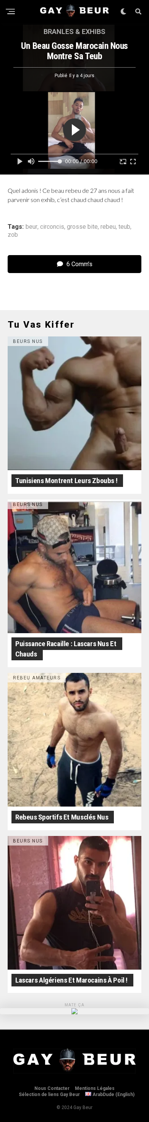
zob (13, 235)
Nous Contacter (52, 1088)
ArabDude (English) (112, 1094)
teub (124, 227)
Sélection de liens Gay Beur (49, 1094)
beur (31, 227)
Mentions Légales (95, 1088)
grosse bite (82, 227)
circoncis (52, 227)
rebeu (108, 227)
